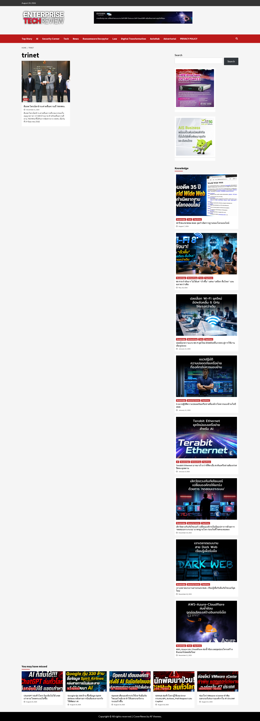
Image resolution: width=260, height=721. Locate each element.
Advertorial (170, 38)
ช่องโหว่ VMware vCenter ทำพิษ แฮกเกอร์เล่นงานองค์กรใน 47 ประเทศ (217, 697)
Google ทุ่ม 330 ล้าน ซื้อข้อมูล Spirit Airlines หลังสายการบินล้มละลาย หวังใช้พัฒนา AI (85, 698)
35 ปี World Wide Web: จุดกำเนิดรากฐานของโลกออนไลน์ (202, 223)
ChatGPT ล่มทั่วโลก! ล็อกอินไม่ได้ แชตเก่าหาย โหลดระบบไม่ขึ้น (42, 697)
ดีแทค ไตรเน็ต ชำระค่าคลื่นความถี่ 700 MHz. (44, 106)
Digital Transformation (133, 38)
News (76, 38)
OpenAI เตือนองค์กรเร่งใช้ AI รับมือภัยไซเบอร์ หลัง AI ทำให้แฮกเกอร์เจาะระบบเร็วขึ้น (129, 698)
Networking (192, 278)
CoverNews (140, 716)
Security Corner (50, 38)
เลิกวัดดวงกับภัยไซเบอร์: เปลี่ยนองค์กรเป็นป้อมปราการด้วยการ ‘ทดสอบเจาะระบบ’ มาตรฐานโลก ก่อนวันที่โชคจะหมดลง (205, 528)
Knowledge (181, 219)
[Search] (236, 38)
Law (115, 38)
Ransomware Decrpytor (95, 38)
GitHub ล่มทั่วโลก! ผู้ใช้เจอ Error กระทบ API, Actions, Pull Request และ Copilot (173, 698)
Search (178, 55)
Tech (66, 38)
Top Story (27, 38)
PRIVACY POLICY (188, 38)
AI (37, 38)
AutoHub (155, 38)
